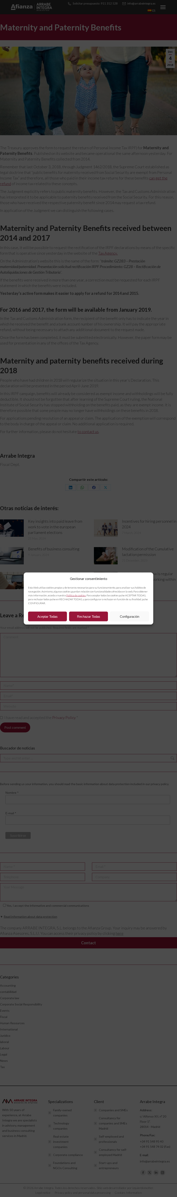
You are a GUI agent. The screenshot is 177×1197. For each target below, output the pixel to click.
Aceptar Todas (47, 616)
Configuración (129, 616)
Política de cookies (76, 595)
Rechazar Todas (88, 616)
